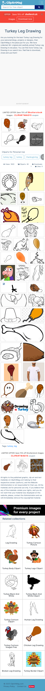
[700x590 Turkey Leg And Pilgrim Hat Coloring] (11, 316)
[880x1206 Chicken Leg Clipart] (22, 199)
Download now (25, 19)
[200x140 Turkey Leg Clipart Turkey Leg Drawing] (12, 438)
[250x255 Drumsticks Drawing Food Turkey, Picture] (37, 259)
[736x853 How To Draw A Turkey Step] (37, 407)
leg (15, 446)
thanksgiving (32, 157)
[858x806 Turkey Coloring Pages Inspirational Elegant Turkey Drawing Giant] (36, 301)
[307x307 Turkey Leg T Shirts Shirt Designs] (33, 373)
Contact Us (21, 686)
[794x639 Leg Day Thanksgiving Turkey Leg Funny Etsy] (36, 288)
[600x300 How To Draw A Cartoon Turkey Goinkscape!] (14, 288)
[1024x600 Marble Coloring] (14, 301)
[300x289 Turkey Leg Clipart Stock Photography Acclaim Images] (35, 422)
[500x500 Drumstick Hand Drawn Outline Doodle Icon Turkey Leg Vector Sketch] (8, 259)
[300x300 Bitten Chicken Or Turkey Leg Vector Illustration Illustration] (8, 199)
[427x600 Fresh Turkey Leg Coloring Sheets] (22, 274)
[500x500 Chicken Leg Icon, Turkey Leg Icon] (36, 199)
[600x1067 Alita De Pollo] (39, 391)
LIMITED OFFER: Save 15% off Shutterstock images (22, 453)
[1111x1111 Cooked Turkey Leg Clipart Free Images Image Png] (37, 245)
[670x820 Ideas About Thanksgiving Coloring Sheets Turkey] (9, 182)
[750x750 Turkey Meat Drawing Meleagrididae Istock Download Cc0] (24, 391)
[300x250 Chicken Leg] (32, 215)
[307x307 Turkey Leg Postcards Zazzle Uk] (11, 373)
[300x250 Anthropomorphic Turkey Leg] (31, 182)
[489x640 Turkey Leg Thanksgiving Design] (7, 391)
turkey (19, 157)
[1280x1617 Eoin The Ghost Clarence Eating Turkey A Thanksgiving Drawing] (8, 274)
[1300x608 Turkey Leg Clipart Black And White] (22, 334)
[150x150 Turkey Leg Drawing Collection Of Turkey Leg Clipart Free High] (33, 353)
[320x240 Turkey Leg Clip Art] (33, 316)
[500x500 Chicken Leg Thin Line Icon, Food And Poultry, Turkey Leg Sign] (8, 231)
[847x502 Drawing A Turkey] (15, 407)
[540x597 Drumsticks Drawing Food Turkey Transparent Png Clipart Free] (22, 259)
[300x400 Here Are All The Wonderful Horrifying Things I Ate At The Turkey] (37, 274)
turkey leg (7, 157)
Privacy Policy (9, 686)
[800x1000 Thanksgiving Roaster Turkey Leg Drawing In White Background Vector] (7, 422)
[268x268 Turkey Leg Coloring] (11, 353)
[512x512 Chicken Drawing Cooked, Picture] (10, 215)
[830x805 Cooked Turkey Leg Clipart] (20, 245)
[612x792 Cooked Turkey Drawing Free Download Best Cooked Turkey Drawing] (6, 245)
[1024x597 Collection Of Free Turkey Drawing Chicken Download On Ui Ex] (31, 231)
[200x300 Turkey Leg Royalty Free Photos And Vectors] (20, 422)
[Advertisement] (22, 79)
